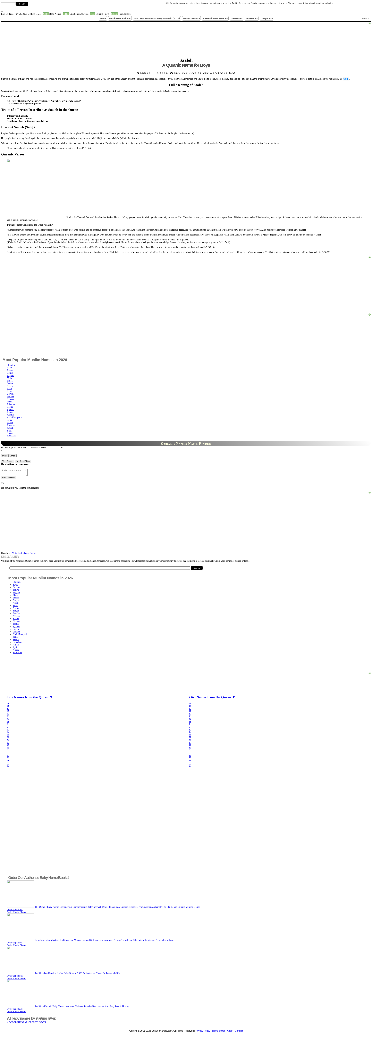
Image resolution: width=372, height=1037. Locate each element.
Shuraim (11, 365)
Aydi (9, 430)
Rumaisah (11, 425)
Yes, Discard (7, 461)
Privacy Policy (202, 1031)
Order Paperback (15, 909)
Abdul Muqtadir (14, 417)
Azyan (10, 391)
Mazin (10, 422)
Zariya (10, 373)
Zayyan (10, 375)
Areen (10, 386)
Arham (10, 428)
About (230, 1031)
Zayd (9, 367)
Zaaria (10, 407)
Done (4, 456)
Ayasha (10, 399)
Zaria (9, 420)
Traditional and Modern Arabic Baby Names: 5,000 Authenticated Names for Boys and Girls (77, 973)
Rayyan (10, 370)
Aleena (10, 433)
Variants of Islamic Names (24, 553)
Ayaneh (10, 409)
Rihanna (11, 404)
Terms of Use (218, 1031)
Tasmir (10, 401)
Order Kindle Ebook (16, 912)
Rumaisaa (11, 435)
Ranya (10, 412)
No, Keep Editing (23, 461)
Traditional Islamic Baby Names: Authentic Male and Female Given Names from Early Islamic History (82, 1006)
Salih (345, 79)
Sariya (10, 383)
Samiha (10, 396)
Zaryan (10, 394)
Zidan (9, 388)
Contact (239, 1031)
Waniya (10, 414)
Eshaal (10, 380)
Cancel (12, 456)
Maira (9, 378)
